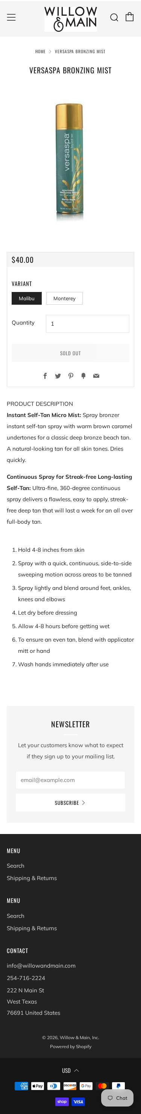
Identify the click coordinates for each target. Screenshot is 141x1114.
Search (15, 865)
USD (66, 1070)
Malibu (27, 298)
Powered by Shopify (70, 1046)
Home (40, 51)
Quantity (23, 322)
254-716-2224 (26, 977)
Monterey (64, 298)
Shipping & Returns (32, 878)
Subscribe (67, 802)
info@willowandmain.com (41, 965)
